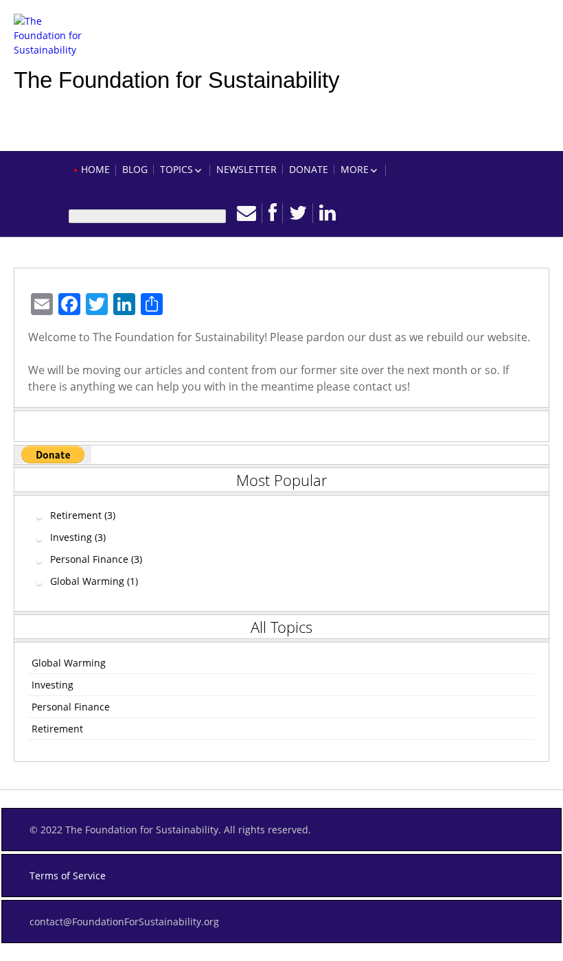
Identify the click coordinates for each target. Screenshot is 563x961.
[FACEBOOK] (272, 213)
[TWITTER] (298, 213)
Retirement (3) (82, 515)
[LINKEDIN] (327, 213)
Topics (176, 169)
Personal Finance (71, 706)
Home (95, 169)
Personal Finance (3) (96, 559)
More (355, 169)
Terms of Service (68, 875)
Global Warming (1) (94, 581)
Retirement (57, 728)
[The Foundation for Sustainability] (48, 27)
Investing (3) (78, 537)
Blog (135, 169)
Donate (308, 169)
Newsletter (246, 169)
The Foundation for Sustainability (177, 80)
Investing (52, 684)
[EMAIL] (246, 213)
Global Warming (69, 662)
